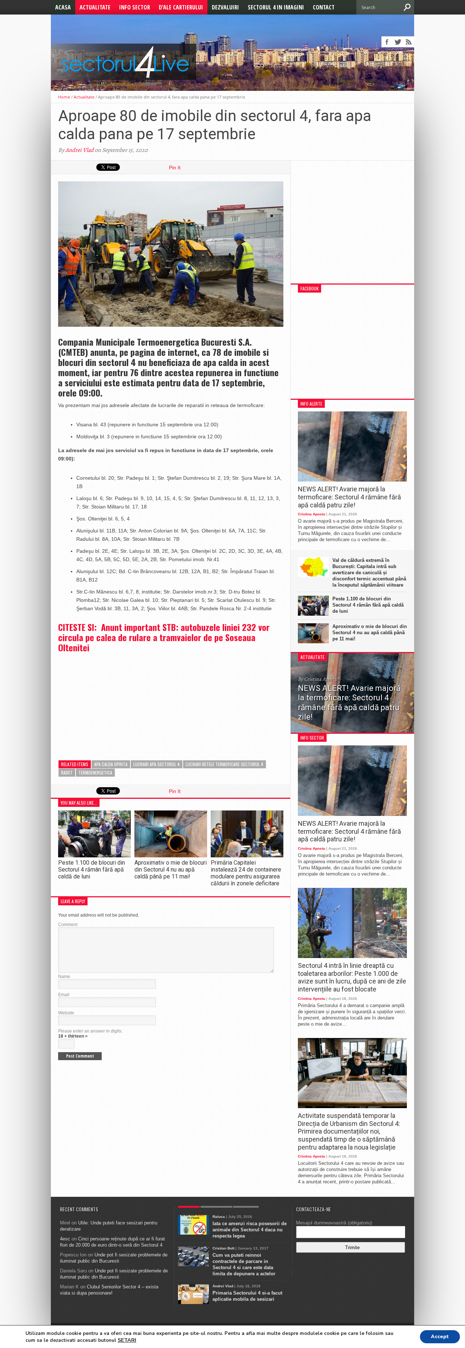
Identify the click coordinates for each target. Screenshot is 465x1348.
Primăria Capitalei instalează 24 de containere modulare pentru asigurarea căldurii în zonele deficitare (246, 873)
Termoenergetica (95, 772)
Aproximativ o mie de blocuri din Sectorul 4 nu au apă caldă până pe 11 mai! (170, 869)
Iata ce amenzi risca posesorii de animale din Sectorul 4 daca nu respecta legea (250, 1230)
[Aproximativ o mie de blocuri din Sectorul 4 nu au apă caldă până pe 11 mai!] (170, 855)
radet (67, 772)
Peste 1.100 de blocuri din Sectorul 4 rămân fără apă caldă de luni (91, 869)
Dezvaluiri (225, 7)
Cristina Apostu (311, 514)
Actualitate (95, 7)
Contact (324, 7)
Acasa (63, 7)
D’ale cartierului (181, 7)
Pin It (175, 167)
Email (63, 994)
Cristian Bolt (223, 1248)
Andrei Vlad (79, 150)
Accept (440, 1336)
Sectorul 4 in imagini (276, 7)
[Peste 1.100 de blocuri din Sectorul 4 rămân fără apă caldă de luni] (94, 855)
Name (64, 976)
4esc (65, 1239)
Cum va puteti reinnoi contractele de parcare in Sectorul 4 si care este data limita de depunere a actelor (244, 1264)
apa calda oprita (111, 764)
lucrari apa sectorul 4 (156, 764)
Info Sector (134, 7)
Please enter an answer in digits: (90, 1031)
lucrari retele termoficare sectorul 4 (224, 764)
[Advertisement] (112, 701)
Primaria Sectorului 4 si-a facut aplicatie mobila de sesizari (247, 1296)
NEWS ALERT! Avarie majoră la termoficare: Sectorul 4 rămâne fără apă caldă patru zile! (349, 496)
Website (66, 1012)
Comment (67, 924)
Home (64, 97)
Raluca (219, 1217)
